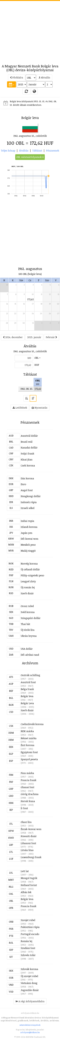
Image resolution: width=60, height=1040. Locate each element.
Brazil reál (26, 441)
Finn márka (27, 773)
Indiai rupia (27, 521)
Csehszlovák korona (32, 724)
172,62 (30, 299)
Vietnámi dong (29, 983)
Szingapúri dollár (30, 618)
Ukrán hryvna (29, 636)
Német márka (28, 738)
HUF (36, 365)
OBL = (37, 357)
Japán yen (26, 533)
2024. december (14, 337)
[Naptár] (11, 84)
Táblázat (37, 150)
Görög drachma (29, 794)
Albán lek (26, 892)
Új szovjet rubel (29, 976)
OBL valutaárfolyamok (29, 157)
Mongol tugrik (29, 878)
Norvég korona (29, 563)
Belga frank (27, 689)
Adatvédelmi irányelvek (30, 1025)
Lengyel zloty (28, 581)
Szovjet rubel (28, 920)
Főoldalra (17, 77)
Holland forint (29, 885)
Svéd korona (28, 612)
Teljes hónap (8, 150)
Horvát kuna (28, 801)
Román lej (26, 941)
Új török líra (27, 630)
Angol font (27, 490)
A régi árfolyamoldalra (31, 1001)
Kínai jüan (26, 459)
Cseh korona (28, 465)
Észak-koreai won (31, 829)
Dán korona (27, 478)
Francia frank (28, 780)
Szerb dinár (27, 593)
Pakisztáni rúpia (30, 927)
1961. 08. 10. (26, 388)
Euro (23, 484)
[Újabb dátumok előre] (33, 398)
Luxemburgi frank (31, 857)
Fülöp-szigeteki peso (32, 575)
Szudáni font (28, 948)
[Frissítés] (26, 91)
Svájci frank (27, 453)
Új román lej (28, 587)
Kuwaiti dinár (29, 836)
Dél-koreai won (29, 538)
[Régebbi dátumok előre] (26, 398)
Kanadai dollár (29, 447)
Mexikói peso (28, 544)
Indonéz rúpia (29, 502)
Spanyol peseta (29, 759)
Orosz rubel (27, 606)
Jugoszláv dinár (30, 990)
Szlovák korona (29, 969)
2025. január (34, 337)
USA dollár (27, 648)
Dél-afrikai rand (30, 654)
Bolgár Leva (27, 703)
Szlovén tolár (28, 955)
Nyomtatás (40, 407)
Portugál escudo (30, 934)
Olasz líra (26, 822)
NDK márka (27, 731)
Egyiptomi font (29, 752)
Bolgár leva (27, 696)
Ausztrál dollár (29, 435)
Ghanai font (27, 787)
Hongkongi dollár (31, 496)
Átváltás (23, 150)
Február (50, 337)
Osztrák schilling (30, 675)
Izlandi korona (29, 527)
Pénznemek (52, 150)
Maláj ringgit (28, 550)
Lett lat (25, 871)
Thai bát (25, 624)
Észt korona (27, 745)
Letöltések (21, 407)
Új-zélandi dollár (30, 569)
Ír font (24, 808)
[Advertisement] (30, 31)
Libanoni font (28, 843)
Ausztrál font (28, 682)
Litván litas (27, 850)
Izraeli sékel (27, 508)
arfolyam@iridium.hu (30, 1032)
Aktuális (45, 77)
